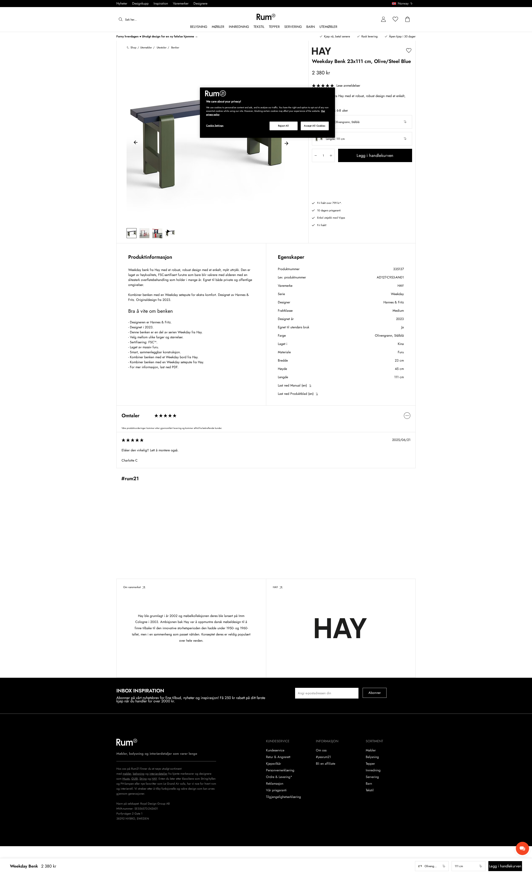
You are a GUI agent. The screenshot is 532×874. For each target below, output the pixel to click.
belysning (138, 774)
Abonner (374, 692)
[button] (404, 3)
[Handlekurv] (407, 19)
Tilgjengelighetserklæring (283, 797)
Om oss (321, 750)
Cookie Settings (215, 125)
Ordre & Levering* (279, 777)
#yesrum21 (323, 757)
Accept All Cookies (314, 125)
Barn (369, 783)
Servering (372, 777)
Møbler (371, 750)
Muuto (126, 779)
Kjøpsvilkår (273, 763)
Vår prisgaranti (276, 790)
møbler (127, 774)
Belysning (372, 757)
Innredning (373, 770)
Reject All (283, 125)
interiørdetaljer (158, 774)
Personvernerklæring (280, 770)
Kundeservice (275, 750)
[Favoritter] (395, 19)
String (143, 779)
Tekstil (370, 790)
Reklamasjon (274, 783)
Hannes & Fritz (393, 302)
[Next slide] (286, 143)
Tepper (370, 763)
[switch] (266, 415)
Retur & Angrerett (278, 757)
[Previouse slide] (136, 143)
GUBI (134, 779)
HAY (401, 285)
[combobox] (402, 3)
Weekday (397, 294)
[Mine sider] (383, 19)
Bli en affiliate (325, 763)
